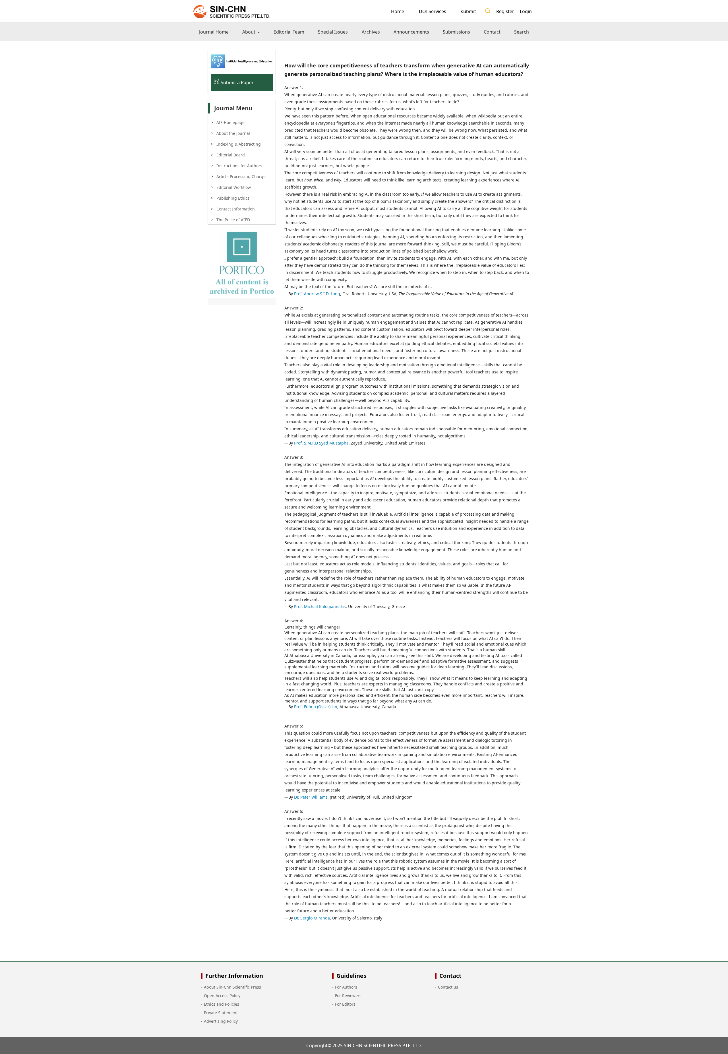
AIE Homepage (230, 122)
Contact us (448, 987)
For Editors (345, 1004)
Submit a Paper (237, 82)
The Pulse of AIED (233, 219)
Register (505, 11)
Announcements (411, 32)
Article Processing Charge (241, 176)
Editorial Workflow (233, 187)
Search (521, 32)
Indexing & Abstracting (238, 144)
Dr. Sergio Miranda (312, 918)
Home (397, 11)
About (249, 32)
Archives (371, 32)
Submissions (456, 32)
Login (526, 11)
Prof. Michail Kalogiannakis (320, 606)
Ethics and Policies (221, 1004)
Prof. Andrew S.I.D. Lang (317, 293)
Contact (492, 32)
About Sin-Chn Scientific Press (232, 987)
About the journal (233, 133)
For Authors (346, 987)
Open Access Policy (222, 995)
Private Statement (221, 1012)
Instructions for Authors (239, 165)
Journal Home (214, 32)
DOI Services (432, 11)
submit (468, 11)
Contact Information (235, 209)
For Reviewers (348, 995)
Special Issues (333, 32)
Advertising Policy (221, 1021)
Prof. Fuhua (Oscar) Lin (315, 706)
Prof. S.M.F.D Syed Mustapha (321, 443)
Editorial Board (230, 155)
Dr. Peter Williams (311, 797)
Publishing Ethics (232, 198)
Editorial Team (289, 32)
